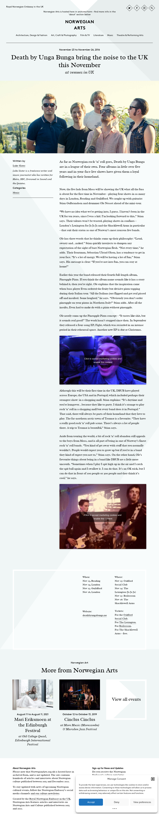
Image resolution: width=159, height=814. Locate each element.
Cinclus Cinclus (79, 719)
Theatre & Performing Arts (130, 35)
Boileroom (125, 626)
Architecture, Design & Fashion (31, 35)
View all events (126, 699)
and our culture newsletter (45, 793)
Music (110, 35)
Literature (98, 35)
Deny (116, 802)
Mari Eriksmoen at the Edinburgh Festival (32, 725)
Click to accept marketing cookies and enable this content (102, 360)
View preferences (142, 802)
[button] (152, 779)
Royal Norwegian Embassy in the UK (24, 7)
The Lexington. (127, 622)
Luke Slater (19, 165)
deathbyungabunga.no (95, 615)
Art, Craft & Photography (64, 35)
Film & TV (85, 35)
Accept (91, 802)
